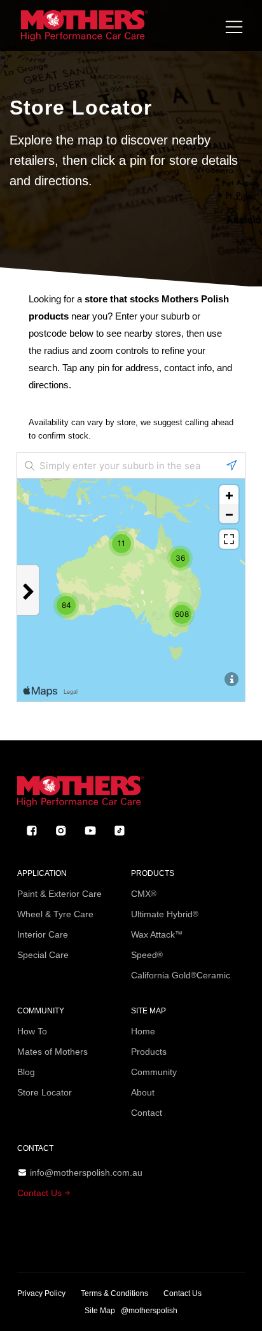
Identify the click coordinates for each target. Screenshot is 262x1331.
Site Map (100, 1310)
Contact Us (40, 1193)
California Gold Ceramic (180, 975)
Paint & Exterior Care (59, 894)
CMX (143, 894)
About (143, 1092)
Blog (26, 1072)
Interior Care (42, 934)
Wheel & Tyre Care (55, 914)
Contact (146, 1113)
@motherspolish (149, 1310)
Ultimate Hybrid (164, 914)
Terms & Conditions (114, 1293)
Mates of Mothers (52, 1051)
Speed (147, 955)
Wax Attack (157, 934)
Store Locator (44, 1092)
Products (149, 1051)
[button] (234, 27)
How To (32, 1031)
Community (154, 1072)
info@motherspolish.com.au (86, 1172)
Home (143, 1031)
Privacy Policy (41, 1293)
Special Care (43, 955)
